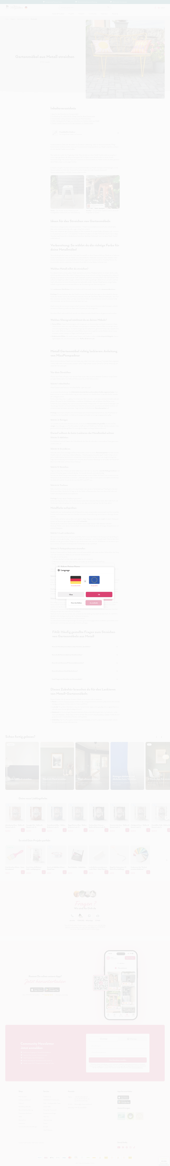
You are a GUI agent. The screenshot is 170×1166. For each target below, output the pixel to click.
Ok (99, 595)
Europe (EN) (94, 585)
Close (71, 595)
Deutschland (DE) (75, 585)
